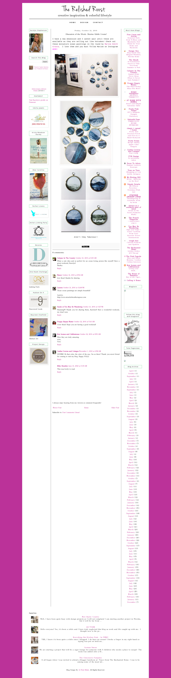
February (131, 435)
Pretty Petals (133, 141)
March (131, 403)
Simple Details (133, 184)
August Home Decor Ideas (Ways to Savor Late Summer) (133, 77)
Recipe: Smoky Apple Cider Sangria (134, 144)
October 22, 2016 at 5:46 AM (84, 322)
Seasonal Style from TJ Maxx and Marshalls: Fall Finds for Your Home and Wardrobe (133, 43)
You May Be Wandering (133, 227)
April (131, 371)
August (131, 419)
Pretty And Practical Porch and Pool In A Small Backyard (133, 134)
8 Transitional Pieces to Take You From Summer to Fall (133, 64)
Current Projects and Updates (134, 243)
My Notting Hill (134, 177)
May (131, 398)
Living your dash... (134, 269)
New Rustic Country (90, 617)
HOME (73, 22)
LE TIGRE (90, 627)
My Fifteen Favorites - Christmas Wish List (133, 189)
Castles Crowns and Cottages (68, 351)
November (131, 387)
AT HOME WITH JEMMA (134, 101)
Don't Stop (133, 153)
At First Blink (83, 670)
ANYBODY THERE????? (134, 96)
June (131, 395)
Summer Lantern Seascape (134, 166)
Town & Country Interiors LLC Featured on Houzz (41, 67)
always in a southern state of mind (133, 207)
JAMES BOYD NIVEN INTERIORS (133, 123)
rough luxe (133, 241)
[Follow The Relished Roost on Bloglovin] (132, 342)
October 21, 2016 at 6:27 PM (93, 307)
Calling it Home (134, 280)
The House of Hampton (134, 274)
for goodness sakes (133, 159)
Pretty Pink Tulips (134, 109)
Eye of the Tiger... (133, 277)
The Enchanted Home (133, 248)
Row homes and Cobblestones (68, 334)
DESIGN (84, 22)
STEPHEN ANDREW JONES (134, 196)
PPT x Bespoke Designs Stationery (134, 114)
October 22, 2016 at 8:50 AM (90, 334)
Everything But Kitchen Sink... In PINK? (90, 637)
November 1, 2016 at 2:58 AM (90, 351)
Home (86, 408)
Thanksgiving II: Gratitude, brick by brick (134, 200)
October (131, 374)
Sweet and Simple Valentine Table (133, 105)
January (131, 384)
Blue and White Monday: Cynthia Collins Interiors (134, 260)
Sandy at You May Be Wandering (69, 307)
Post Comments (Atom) (71, 412)
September (131, 376)
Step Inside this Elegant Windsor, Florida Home (133, 55)
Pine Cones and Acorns (134, 35)
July (131, 379)
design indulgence (133, 92)
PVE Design (134, 156)
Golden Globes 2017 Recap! (134, 252)
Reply (59, 268)
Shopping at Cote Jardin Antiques (133, 173)
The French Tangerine (134, 218)
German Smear (90, 647)
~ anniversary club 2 (134, 222)
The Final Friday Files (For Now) (134, 87)
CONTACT (98, 22)
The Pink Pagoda (133, 256)
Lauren (60, 288)
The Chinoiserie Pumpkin (90, 658)
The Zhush (134, 60)
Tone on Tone (134, 170)
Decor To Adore (134, 163)
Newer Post (57, 408)
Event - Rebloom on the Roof (134, 180)
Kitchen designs (36, 89)
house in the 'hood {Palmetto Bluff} (134, 212)
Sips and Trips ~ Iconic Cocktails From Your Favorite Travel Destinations (134, 233)
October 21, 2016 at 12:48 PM (73, 288)
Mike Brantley (62, 366)
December (131, 409)
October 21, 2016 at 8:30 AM (86, 258)
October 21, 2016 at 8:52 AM (72, 275)
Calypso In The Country (66, 258)
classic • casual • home (133, 129)
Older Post (115, 408)
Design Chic (134, 51)
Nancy (59, 275)
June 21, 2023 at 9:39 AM (77, 366)
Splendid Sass (134, 119)
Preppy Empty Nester (65, 322)
